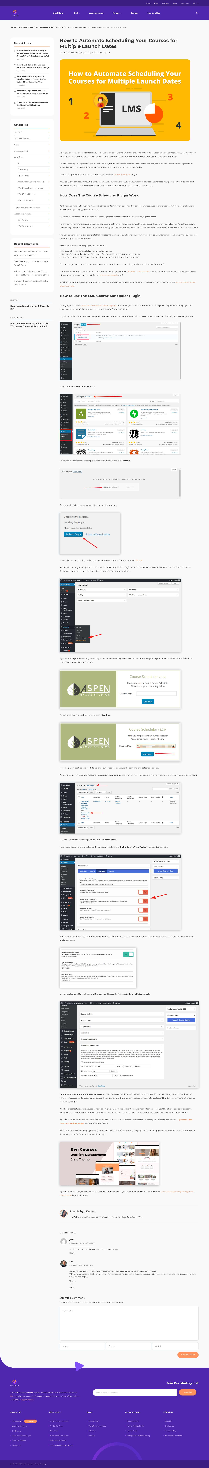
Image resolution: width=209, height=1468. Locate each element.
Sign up (104, 756)
